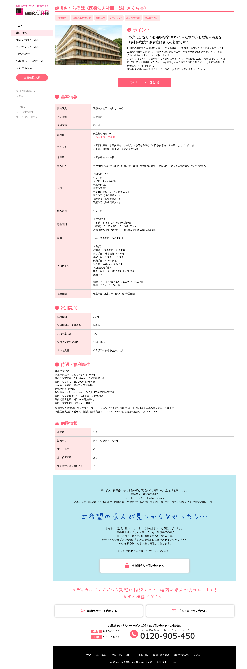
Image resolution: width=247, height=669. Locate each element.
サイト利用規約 (24, 112)
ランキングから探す (28, 46)
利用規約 (143, 655)
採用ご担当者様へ (25, 91)
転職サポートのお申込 (29, 61)
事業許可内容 (181, 655)
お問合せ (21, 96)
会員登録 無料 (32, 77)
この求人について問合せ (144, 82)
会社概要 (21, 106)
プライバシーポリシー (28, 117)
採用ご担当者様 (161, 655)
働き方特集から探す (28, 39)
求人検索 (21, 32)
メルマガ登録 (24, 68)
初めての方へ (24, 54)
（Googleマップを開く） (106, 137)
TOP (19, 25)
